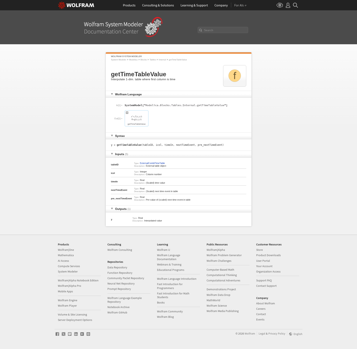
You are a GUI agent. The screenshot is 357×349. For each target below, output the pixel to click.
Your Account (264, 266)
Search (208, 30)
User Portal (263, 261)
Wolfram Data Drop (218, 295)
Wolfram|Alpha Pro (69, 286)
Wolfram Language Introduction (176, 279)
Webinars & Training (169, 264)
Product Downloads (268, 255)
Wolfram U (163, 250)
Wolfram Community (170, 311)
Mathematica (66, 255)
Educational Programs (170, 270)
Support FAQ (264, 280)
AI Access (63, 261)
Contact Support (266, 286)
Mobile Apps (65, 291)
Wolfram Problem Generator (224, 255)
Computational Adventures (223, 280)
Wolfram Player (67, 305)
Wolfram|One (66, 250)
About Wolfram (265, 303)
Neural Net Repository (121, 283)
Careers (260, 309)
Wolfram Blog (165, 317)
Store (259, 250)
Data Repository (117, 267)
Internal (162, 60)
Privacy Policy (276, 333)
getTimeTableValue (178, 60)
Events (260, 319)
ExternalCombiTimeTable (152, 163)
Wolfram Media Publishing (223, 311)
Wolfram (250, 333)
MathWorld (213, 300)
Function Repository (119, 273)
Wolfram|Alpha (216, 250)
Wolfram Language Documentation (168, 257)
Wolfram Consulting (119, 250)
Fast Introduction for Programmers (170, 286)
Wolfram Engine (67, 300)
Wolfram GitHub (117, 312)
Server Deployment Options (75, 320)
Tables (153, 60)
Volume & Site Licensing (72, 314)
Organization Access (268, 271)
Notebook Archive (118, 307)
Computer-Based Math (220, 269)
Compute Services (69, 266)
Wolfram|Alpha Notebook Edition (78, 280)
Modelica (133, 60)
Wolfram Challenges (219, 261)
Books (161, 302)
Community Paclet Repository (125, 278)
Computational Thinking (222, 275)
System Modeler (118, 60)
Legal (262, 333)
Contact (261, 314)
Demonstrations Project (221, 289)
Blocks (143, 60)
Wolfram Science (217, 305)
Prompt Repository (119, 289)
